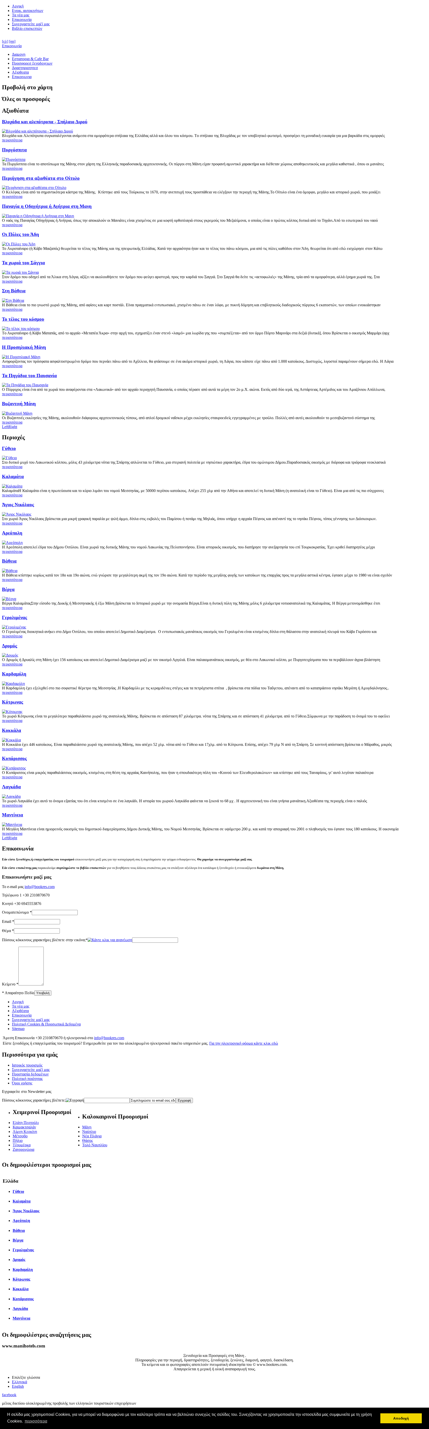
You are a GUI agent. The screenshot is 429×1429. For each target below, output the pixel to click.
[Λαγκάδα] (11, 796)
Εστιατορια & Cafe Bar (30, 59)
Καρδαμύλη (14, 673)
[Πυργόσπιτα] (13, 159)
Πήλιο (18, 1140)
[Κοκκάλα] (11, 740)
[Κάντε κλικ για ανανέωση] (110, 940)
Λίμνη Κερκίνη (25, 1131)
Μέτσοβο (20, 1136)
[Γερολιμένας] (14, 627)
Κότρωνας (12, 702)
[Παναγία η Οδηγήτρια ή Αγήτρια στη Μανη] (38, 216)
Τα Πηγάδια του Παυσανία (29, 375)
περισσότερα (12, 140)
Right (12, 427)
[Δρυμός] (10, 655)
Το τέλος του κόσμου (23, 319)
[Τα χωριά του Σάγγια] (20, 272)
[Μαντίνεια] (12, 824)
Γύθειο (9, 448)
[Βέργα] (9, 599)
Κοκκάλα (11, 730)
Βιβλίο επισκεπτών (27, 28)
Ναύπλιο (89, 1131)
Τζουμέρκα (22, 1145)
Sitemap (18, 1029)
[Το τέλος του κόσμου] (21, 328)
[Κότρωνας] (12, 712)
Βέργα (8, 589)
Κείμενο (10, 984)
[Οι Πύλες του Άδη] (18, 244)
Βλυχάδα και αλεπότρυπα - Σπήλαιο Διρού (44, 121)
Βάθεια (9, 561)
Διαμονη (18, 54)
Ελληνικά (19, 1382)
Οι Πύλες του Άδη (20, 234)
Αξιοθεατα (20, 72)
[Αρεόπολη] (12, 542)
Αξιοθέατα (20, 1011)
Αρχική (18, 6)
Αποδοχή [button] (401, 1418)
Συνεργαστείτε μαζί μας (31, 24)
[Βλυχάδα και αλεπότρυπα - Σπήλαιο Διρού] (37, 131)
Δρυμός (9, 645)
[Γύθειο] (9, 458)
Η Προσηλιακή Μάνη (24, 347)
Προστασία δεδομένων (30, 1074)
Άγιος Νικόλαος (18, 504)
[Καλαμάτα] (12, 486)
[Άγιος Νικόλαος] (16, 514)
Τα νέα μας (20, 15)
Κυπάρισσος (14, 758)
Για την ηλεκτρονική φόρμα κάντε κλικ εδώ (243, 1043)
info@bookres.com (40, 887)
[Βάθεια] (9, 571)
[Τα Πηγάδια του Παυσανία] (25, 385)
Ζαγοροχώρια (23, 1149)
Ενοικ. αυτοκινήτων (27, 10)
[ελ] (5, 41)
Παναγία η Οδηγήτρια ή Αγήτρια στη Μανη (47, 206)
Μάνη (86, 1127)
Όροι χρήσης (22, 1083)
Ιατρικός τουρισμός (27, 1065)
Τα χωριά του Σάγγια (23, 262)
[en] (12, 41)
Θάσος (87, 1140)
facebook (9, 1395)
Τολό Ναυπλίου (94, 1145)
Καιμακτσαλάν (24, 1127)
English (18, 1386)
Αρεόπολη (12, 533)
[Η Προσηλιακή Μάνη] (21, 357)
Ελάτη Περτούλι (26, 1122)
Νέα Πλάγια (92, 1136)
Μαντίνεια (12, 814)
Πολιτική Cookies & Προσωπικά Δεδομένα (46, 1024)
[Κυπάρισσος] (14, 768)
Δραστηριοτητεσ (25, 68)
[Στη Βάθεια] (13, 300)
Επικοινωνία (22, 19)
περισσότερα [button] (36, 1421)
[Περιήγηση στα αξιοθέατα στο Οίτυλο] (34, 187)
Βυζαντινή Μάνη (19, 403)
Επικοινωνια (22, 77)
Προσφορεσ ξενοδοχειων (32, 63)
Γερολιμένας (14, 617)
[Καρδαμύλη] (13, 683)
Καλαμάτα (13, 476)
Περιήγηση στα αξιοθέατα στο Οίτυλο (41, 178)
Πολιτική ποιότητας (27, 1078)
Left (5, 427)
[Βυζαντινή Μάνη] (17, 413)
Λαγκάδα (11, 786)
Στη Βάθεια (14, 290)
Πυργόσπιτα (14, 149)
